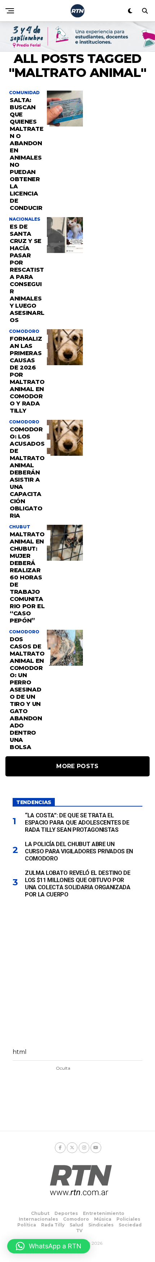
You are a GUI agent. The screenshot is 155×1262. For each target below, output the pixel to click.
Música (102, 1219)
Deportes (66, 1213)
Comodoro (76, 1219)
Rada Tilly (53, 1224)
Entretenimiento (103, 1213)
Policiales (128, 1219)
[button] (48, 1246)
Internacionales (38, 1219)
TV (79, 1230)
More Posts (77, 766)
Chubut (40, 1213)
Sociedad (130, 1224)
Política (26, 1224)
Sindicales (101, 1224)
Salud (76, 1224)
